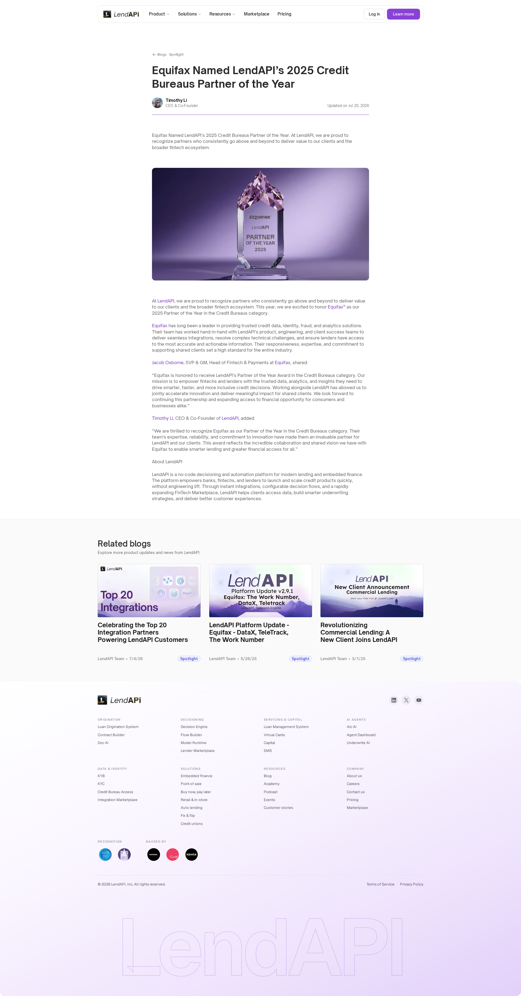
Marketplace (357, 807)
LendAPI (165, 301)
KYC (101, 783)
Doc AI (103, 742)
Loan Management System (286, 726)
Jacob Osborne (167, 362)
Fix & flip (188, 815)
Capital (269, 742)
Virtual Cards (274, 734)
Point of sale (191, 783)
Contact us (356, 791)
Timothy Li (162, 418)
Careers (353, 783)
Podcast (271, 791)
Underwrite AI (358, 742)
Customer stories (278, 807)
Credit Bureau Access (115, 791)
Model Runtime (194, 742)
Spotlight (176, 54)
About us (354, 775)
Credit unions (192, 823)
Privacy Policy (411, 884)
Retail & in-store (194, 799)
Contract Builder (111, 734)
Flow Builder (191, 734)
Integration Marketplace (118, 799)
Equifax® (336, 307)
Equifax (159, 325)
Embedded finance (196, 775)
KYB (101, 775)
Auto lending (191, 807)
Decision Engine (194, 726)
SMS (268, 750)
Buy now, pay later (196, 791)
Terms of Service (381, 884)
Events (269, 799)
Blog (268, 775)
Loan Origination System (118, 726)
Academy (271, 783)
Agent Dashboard (361, 734)
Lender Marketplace (198, 750)
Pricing (352, 799)
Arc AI (352, 726)
